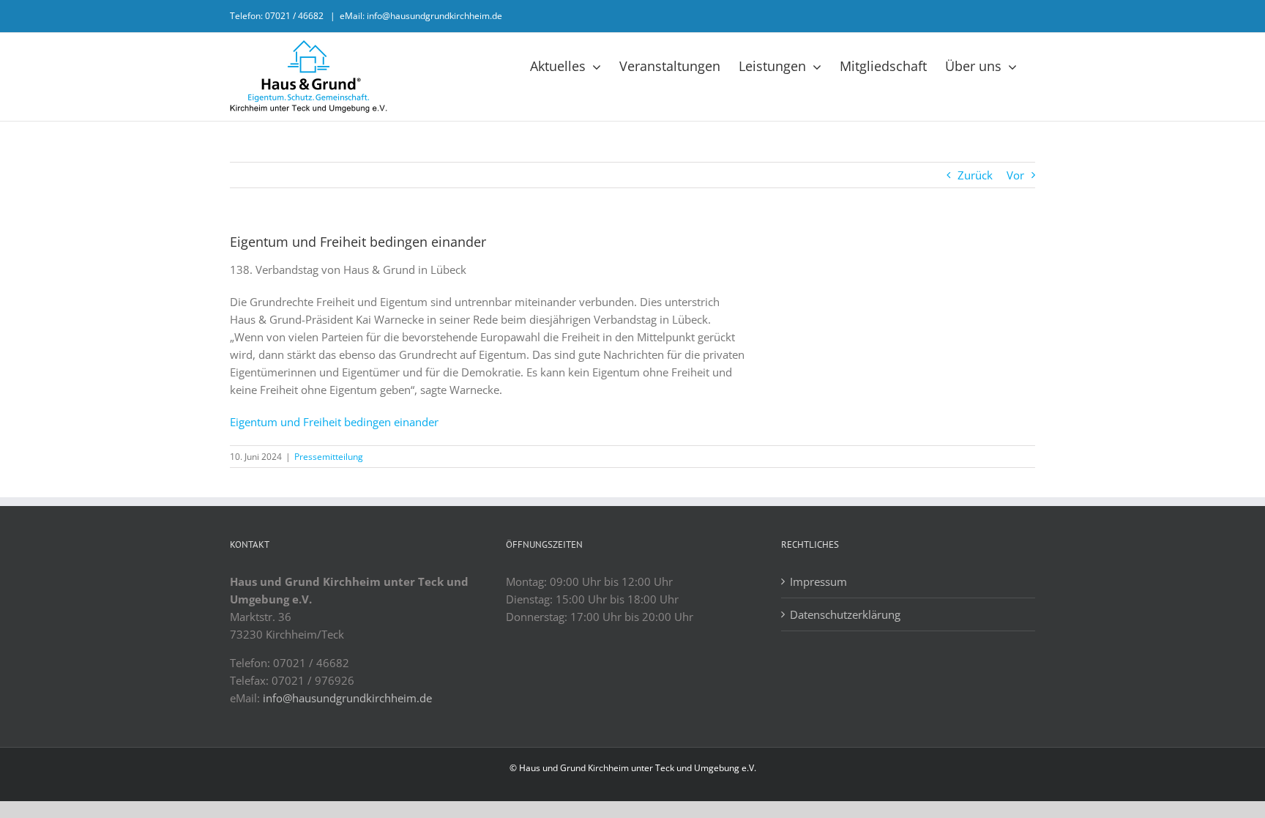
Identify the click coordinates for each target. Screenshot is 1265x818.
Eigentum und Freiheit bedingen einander (334, 421)
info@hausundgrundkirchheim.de (347, 698)
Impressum (818, 581)
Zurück (975, 175)
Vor (1015, 175)
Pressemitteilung (328, 456)
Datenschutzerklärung (845, 614)
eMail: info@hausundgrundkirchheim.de (421, 16)
